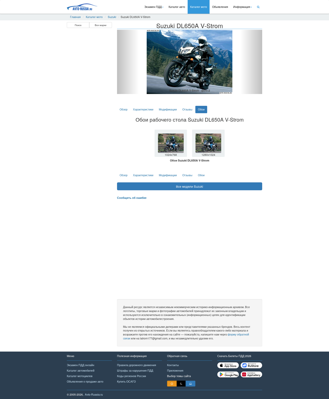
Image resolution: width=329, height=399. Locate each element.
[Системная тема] (190, 383)
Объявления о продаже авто (85, 381)
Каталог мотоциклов (80, 376)
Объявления (220, 7)
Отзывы (187, 109)
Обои (201, 109)
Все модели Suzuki (189, 186)
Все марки (100, 25)
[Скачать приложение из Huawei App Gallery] (251, 374)
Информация (241, 7)
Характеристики (143, 109)
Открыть (171, 146)
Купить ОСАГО (126, 381)
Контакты (173, 365)
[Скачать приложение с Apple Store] (228, 365)
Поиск (78, 25)
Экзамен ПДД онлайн (80, 365)
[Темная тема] (181, 383)
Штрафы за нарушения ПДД (135, 370)
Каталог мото (198, 7)
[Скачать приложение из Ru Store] (251, 365)
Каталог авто (177, 7)
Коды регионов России (131, 376)
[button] (128, 62)
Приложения (175, 370)
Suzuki (112, 17)
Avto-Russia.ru (94, 394)
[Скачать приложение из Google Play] (228, 374)
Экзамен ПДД (153, 7)
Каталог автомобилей (80, 370)
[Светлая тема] (172, 383)
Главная (75, 17)
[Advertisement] (89, 83)
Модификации (168, 109)
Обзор (123, 109)
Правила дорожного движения (136, 365)
